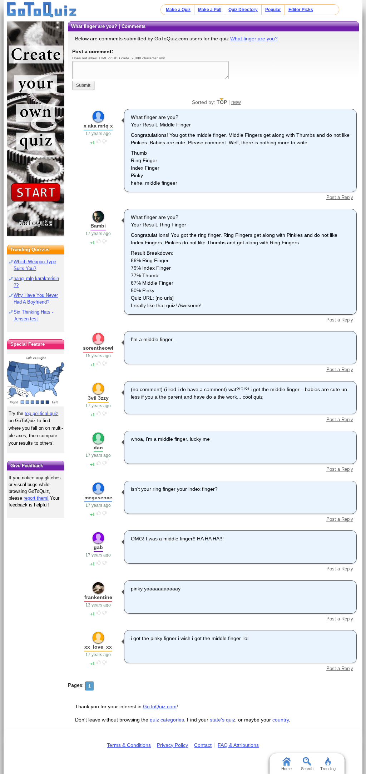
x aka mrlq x (98, 126)
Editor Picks (300, 9)
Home (286, 768)
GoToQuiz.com (160, 706)
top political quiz (41, 413)
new (236, 102)
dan (98, 447)
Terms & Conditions (129, 745)
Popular (273, 9)
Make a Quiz (178, 9)
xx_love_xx (98, 647)
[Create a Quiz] (35, 128)
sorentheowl (98, 348)
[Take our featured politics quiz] (35, 380)
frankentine (98, 597)
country (280, 720)
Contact (203, 745)
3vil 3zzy (98, 398)
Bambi (98, 226)
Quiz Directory (243, 9)
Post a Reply (339, 197)
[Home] (42, 10)
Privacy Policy (172, 745)
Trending (328, 768)
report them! (36, 498)
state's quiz (222, 720)
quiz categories (167, 720)
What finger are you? (254, 38)
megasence (98, 497)
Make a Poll (209, 9)
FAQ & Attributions (238, 745)
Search (307, 768)
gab (98, 547)
